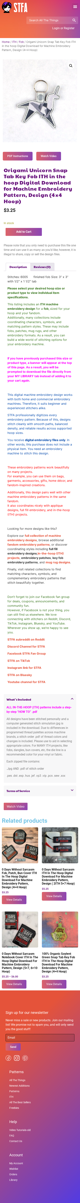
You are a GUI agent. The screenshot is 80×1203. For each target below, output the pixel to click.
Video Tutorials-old (20, 1130)
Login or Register (63, 28)
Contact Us (15, 1141)
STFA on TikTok (18, 661)
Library (13, 1179)
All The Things (17, 1080)
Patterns (14, 1091)
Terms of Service (18, 791)
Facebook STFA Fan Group (26, 653)
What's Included (19, 699)
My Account (16, 1163)
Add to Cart (23, 231)
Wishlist (13, 1168)
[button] (75, 6)
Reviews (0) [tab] (42, 267)
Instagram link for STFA (24, 668)
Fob (21, 42)
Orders (13, 1174)
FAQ (11, 1135)
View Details (14, 899)
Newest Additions (19, 1085)
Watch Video (16, 806)
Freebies (14, 1107)
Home (6, 42)
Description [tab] (18, 267)
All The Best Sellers (20, 1102)
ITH (14, 42)
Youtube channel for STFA (26, 682)
